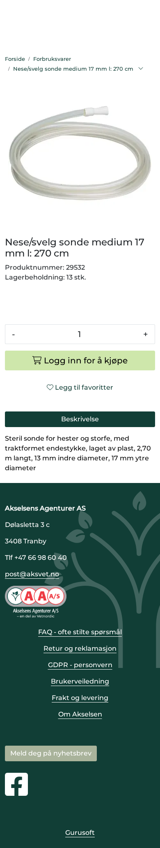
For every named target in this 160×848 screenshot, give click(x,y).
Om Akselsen (80, 714)
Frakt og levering (80, 698)
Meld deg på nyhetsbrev (50, 753)
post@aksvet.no (32, 574)
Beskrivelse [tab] (80, 419)
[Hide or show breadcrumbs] (140, 69)
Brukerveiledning (80, 681)
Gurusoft (80, 832)
